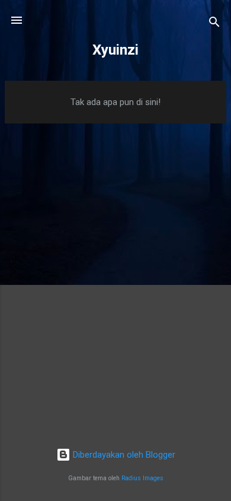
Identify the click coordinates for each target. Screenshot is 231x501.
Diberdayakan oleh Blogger (122, 454)
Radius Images (142, 478)
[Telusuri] (214, 24)
